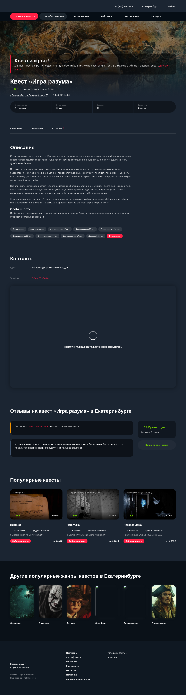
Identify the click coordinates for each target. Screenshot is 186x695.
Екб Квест (50, 89)
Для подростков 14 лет (110, 229)
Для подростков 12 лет (59, 229)
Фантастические (37, 229)
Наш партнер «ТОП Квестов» (23, 678)
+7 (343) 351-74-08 (61, 95)
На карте (156, 16)
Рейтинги (106, 16)
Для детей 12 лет (95, 236)
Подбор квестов (54, 16)
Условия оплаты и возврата (117, 655)
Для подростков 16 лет (47, 236)
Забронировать (20, 541)
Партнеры (71, 653)
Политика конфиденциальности (78, 676)
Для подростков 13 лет (85, 229)
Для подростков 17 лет (72, 236)
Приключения (18, 229)
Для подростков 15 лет (22, 236)
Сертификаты (81, 16)
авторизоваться (38, 426)
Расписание (132, 16)
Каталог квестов (25, 16)
